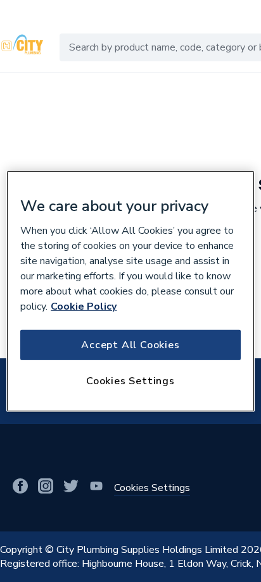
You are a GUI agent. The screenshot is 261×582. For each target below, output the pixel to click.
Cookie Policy (84, 306)
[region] (130, 290)
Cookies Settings (130, 381)
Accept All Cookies (130, 345)
